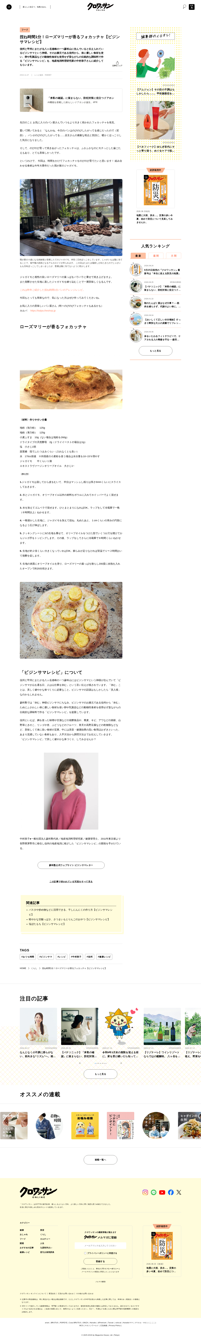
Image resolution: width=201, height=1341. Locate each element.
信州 (90, 957)
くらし (43, 1234)
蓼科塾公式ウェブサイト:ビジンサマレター (71, 865)
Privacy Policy (114, 1326)
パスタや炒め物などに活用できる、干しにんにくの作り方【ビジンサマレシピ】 (71, 912)
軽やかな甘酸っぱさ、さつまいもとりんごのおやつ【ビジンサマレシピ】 (69, 919)
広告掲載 (103, 1326)
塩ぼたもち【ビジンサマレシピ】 (47, 924)
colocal (118, 1323)
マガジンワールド (92, 1326)
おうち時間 (27, 957)
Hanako (93, 1323)
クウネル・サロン (141, 1323)
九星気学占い (46, 1248)
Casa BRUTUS (75, 1323)
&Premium (102, 1323)
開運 (22, 1243)
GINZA (85, 1323)
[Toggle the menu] (9, 7)
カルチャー (45, 1239)
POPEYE (63, 1323)
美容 (42, 1230)
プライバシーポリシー (110, 1269)
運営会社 (52, 1294)
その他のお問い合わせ (84, 1294)
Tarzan (111, 1323)
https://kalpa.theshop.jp (43, 310)
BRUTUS (54, 1323)
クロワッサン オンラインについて (33, 1294)
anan (47, 1323)
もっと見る (155, 351)
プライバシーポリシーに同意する (102, 1253)
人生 (42, 1243)
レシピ (62, 957)
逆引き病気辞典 (47, 1252)
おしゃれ (24, 1234)
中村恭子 (76, 957)
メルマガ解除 (100, 1282)
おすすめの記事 (27, 1248)
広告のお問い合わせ (66, 1294)
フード (24, 30)
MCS (81, 1326)
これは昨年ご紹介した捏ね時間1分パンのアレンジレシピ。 (52, 290)
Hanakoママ (128, 1323)
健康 (22, 1230)
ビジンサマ (46, 957)
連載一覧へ (100, 1160)
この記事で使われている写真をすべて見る (71, 881)
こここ (152, 1323)
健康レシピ (104, 957)
